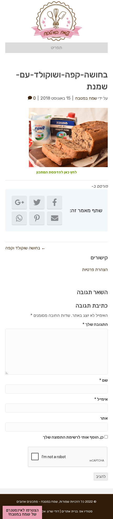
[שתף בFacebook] (54, 202)
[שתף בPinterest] (36, 218)
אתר (104, 418)
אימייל (101, 399)
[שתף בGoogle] (19, 202)
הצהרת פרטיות (95, 269)
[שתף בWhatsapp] (19, 218)
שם (103, 380)
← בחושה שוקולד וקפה (25, 247)
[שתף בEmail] (54, 218)
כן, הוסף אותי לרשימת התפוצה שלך (73, 437)
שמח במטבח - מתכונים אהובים (37, 501)
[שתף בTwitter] (36, 202)
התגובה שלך (95, 324)
